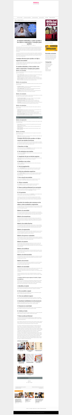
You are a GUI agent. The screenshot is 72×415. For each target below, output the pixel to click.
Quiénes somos (35, 408)
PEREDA (36, 2)
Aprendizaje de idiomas (48, 63)
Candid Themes (42, 412)
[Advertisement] (36, 10)
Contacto (27, 408)
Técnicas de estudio (19, 17)
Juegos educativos (41, 17)
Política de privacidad (43, 408)
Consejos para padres (35, 17)
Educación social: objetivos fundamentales (28, 400)
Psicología (46, 17)
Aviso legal (30, 408)
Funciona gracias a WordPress (32, 412)
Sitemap (38, 408)
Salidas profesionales (52, 17)
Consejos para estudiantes (27, 17)
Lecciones (46, 67)
